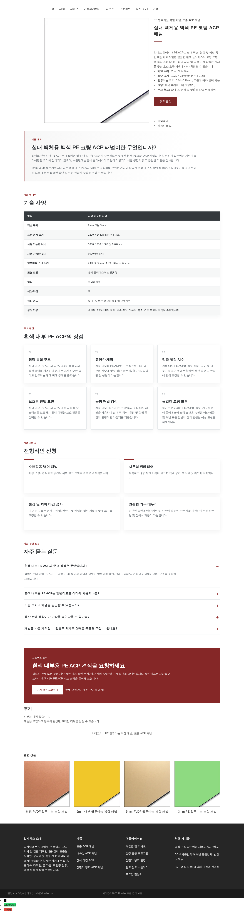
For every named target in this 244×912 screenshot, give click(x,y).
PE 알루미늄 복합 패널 (167, 20)
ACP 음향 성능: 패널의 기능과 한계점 (197, 866)
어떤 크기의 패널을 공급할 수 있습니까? (51, 605)
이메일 (8, 909)
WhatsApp (10, 904)
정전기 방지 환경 (136, 860)
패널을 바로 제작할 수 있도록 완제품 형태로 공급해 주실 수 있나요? (70, 628)
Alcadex (122, 893)
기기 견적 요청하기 (47, 689)
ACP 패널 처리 (97, 689)
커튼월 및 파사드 (136, 846)
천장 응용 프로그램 (137, 853)
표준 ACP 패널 (191, 20)
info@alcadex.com (44, 893)
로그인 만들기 (134, 874)
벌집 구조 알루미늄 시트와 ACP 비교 (197, 846)
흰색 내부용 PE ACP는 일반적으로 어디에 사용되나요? (61, 593)
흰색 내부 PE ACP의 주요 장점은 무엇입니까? (55, 566)
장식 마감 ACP (85, 860)
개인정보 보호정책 (15, 893)
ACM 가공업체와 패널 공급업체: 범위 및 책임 (197, 857)
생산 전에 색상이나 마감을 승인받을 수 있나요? (56, 616)
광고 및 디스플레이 (137, 867)
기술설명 (163, 120)
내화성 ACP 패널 (86, 853)
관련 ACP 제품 (80, 689)
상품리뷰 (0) (165, 125)
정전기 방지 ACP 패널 (89, 867)
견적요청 (165, 101)
